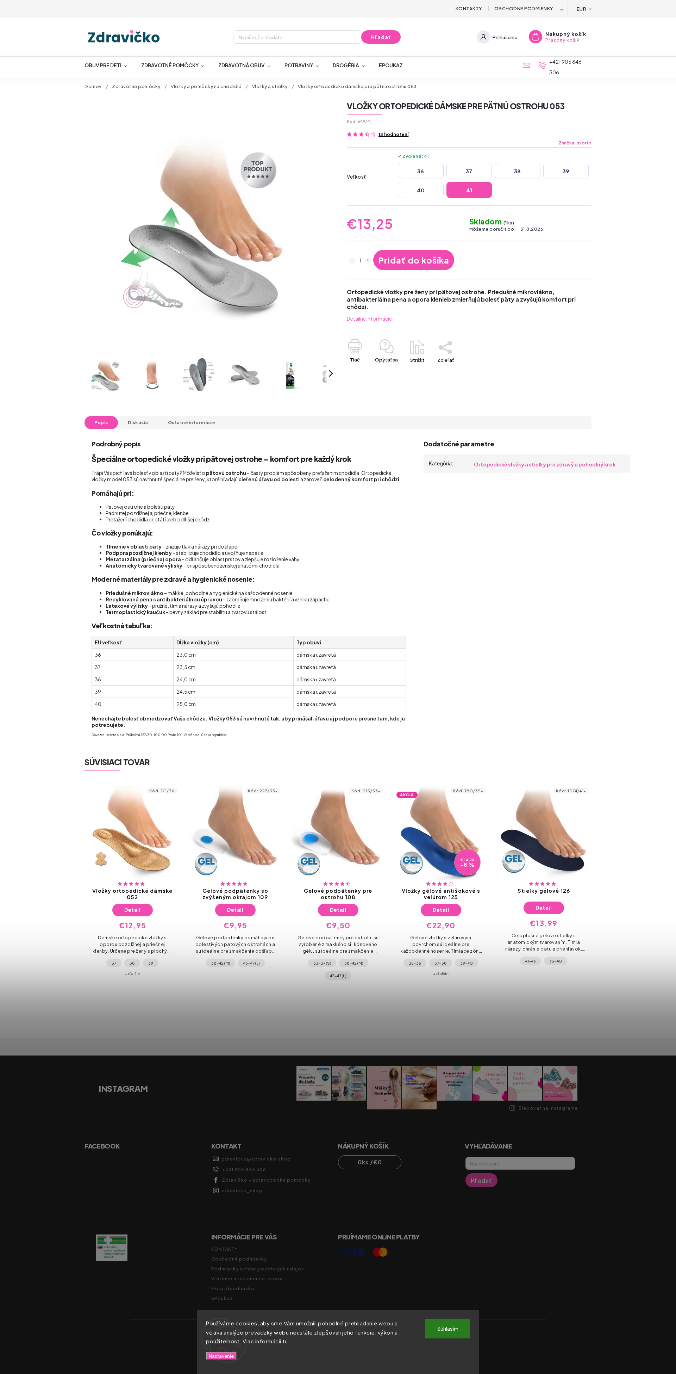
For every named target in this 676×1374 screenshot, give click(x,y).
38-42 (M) (220, 962)
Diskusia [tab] (138, 422)
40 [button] (421, 190)
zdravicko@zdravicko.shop (256, 1159)
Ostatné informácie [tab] (191, 422)
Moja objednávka (232, 1288)
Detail (132, 909)
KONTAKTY (469, 8)
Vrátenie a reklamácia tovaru (247, 1278)
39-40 (466, 962)
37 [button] (469, 171)
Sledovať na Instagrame (548, 1108)
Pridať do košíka (413, 260)
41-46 (530, 960)
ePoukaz (222, 1298)
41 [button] (469, 190)
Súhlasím (447, 1328)
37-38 (440, 962)
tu (285, 1341)
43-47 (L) (251, 962)
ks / (370, 1162)
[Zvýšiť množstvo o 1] (368, 261)
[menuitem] (109, 65)
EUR (582, 9)
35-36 (415, 962)
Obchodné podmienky (523, 8)
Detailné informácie (369, 318)
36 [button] (420, 171)
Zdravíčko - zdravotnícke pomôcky (266, 1180)
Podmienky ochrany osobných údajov (257, 1268)
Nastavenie (221, 1356)
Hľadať (381, 37)
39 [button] (566, 171)
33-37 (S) (322, 962)
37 (114, 962)
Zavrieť (567, 372)
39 (150, 962)
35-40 (555, 960)
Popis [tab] (101, 422)
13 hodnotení (393, 134)
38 (132, 962)
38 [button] (517, 171)
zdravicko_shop (242, 1190)
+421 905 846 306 (244, 1169)
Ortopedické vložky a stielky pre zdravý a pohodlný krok (544, 464)
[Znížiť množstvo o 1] (352, 261)
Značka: (575, 143)
